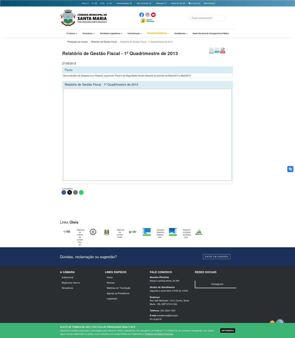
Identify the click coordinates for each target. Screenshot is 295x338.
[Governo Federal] (133, 228)
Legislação (112, 298)
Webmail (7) (161, 3)
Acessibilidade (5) (124, 3)
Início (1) (85, 3)
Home (110, 277)
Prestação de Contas (77, 41)
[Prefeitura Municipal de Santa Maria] (67, 230)
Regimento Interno (71, 282)
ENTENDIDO (227, 330)
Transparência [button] (157, 33)
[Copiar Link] (75, 192)
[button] (72, 33)
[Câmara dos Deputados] (147, 228)
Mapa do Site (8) (178, 3)
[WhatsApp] (81, 192)
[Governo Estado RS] (107, 228)
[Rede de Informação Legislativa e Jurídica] (199, 228)
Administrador (209, 3)
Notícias (111, 282)
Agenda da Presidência (118, 293)
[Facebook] (63, 192)
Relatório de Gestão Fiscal (104, 41)
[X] (69, 192)
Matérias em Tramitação (118, 287)
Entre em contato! (216, 256)
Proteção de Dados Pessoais (159, 333)
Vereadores (67, 287)
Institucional (67, 277)
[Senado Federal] (173, 228)
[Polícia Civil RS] (93, 228)
